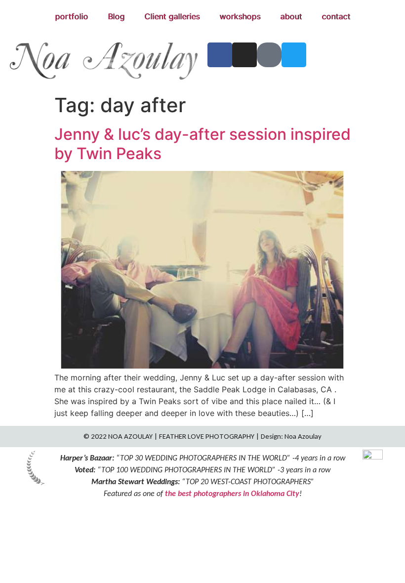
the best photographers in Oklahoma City (232, 493)
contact (336, 16)
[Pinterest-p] (269, 54)
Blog (116, 16)
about (291, 16)
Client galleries (172, 16)
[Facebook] (219, 54)
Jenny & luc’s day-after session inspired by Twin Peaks (202, 144)
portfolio (71, 16)
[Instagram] (244, 54)
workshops (239, 16)
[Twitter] (294, 54)
